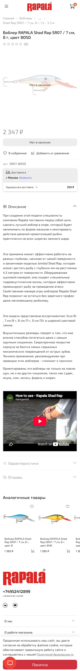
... (40, 18)
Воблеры (25, 18)
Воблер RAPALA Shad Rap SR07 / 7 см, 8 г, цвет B (17, 542)
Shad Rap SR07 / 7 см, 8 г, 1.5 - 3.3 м (29, 23)
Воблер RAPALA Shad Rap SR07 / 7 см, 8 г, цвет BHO (53, 542)
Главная (8, 18)
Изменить (25, 177)
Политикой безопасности (55, 654)
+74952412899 (16, 591)
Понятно (40, 664)
